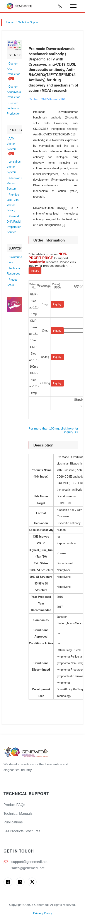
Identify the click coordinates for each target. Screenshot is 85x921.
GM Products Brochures (21, 831)
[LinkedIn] (20, 882)
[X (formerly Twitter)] (32, 882)
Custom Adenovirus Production (14, 92)
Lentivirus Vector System (14, 167)
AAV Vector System (12, 144)
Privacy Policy (42, 913)
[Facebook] (7, 882)
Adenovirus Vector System (15, 183)
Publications (13, 822)
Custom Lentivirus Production (13, 108)
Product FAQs (14, 805)
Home (10, 22)
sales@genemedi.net (27, 868)
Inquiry (35, 270)
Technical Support (28, 22)
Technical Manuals (17, 813)
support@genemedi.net (29, 862)
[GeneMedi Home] (42, 753)
